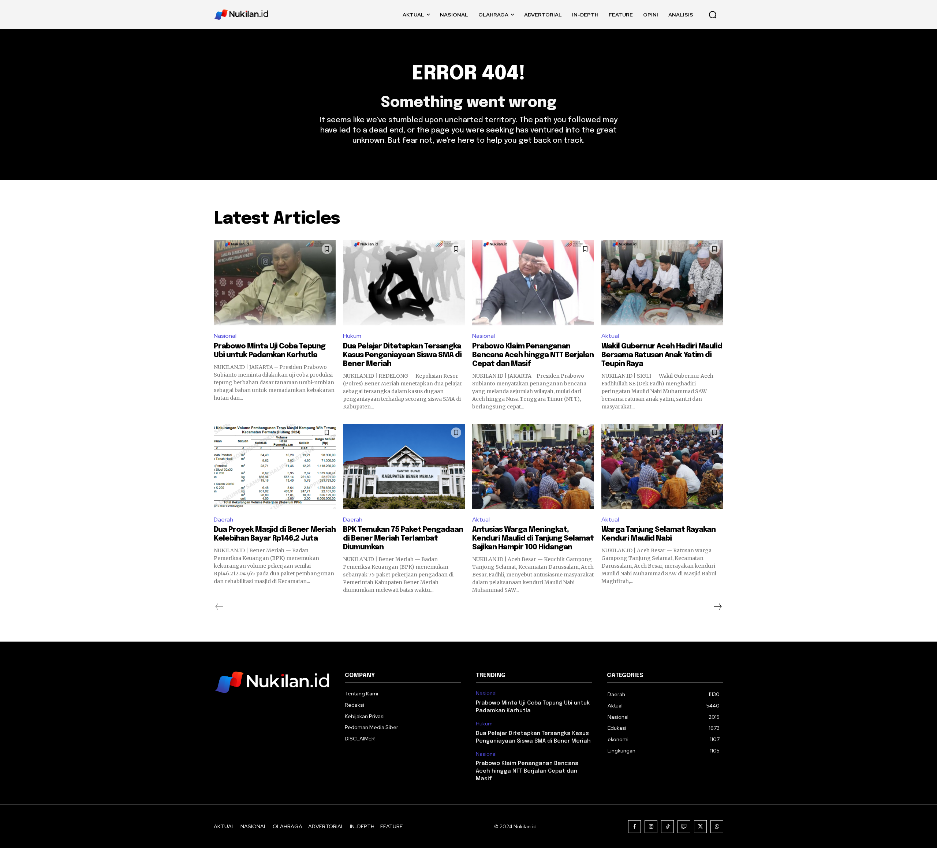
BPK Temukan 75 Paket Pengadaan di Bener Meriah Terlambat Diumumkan (403, 538)
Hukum (352, 336)
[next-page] (717, 606)
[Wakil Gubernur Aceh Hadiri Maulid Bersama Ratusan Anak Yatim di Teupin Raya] (662, 282)
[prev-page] (219, 606)
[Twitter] (700, 826)
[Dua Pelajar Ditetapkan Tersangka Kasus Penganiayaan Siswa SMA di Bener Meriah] (404, 282)
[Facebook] (634, 826)
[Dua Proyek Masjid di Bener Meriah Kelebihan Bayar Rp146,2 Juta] (275, 466)
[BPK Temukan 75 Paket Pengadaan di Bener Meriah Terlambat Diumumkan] (404, 466)
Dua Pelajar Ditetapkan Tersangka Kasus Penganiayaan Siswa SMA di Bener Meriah (402, 355)
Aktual (610, 336)
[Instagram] (651, 826)
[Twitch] (683, 826)
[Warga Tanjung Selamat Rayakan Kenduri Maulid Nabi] (662, 466)
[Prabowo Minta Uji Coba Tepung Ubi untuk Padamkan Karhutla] (275, 282)
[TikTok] (667, 826)
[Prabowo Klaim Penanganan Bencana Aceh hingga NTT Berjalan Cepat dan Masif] (533, 282)
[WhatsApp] (716, 826)
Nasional (225, 336)
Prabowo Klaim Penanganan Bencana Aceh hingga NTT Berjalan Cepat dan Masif (533, 355)
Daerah (223, 519)
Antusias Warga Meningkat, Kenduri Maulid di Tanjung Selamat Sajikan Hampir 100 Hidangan (533, 538)
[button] (712, 14)
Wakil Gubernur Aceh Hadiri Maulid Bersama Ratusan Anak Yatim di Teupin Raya (661, 355)
